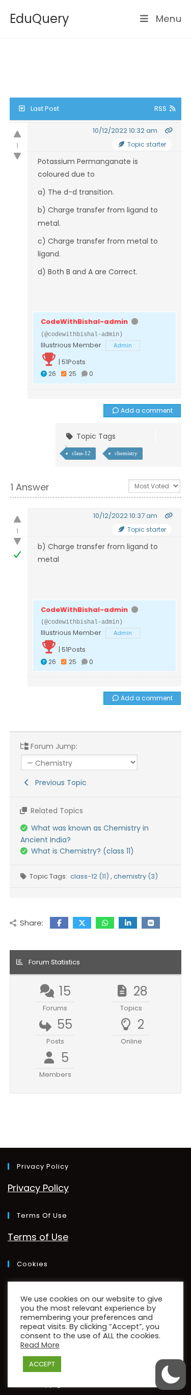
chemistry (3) (136, 876)
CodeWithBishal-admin (84, 321)
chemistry (126, 453)
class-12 (81, 453)
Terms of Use (38, 1237)
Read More (40, 1345)
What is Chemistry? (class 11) (82, 851)
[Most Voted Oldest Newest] (154, 485)
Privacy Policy (38, 1187)
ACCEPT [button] (42, 1364)
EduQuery (39, 18)
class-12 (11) (90, 876)
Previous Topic (59, 782)
